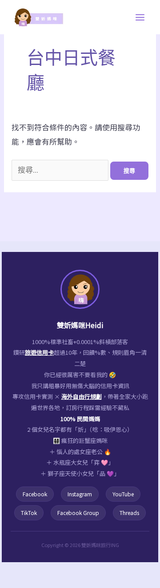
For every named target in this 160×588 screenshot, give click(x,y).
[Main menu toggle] (140, 17)
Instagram (80, 494)
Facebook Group (78, 512)
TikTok (29, 512)
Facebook (35, 494)
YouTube (123, 494)
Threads (129, 512)
